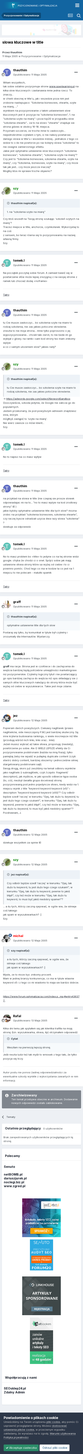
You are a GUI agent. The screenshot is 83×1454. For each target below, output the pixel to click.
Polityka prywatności (16, 1437)
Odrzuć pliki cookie (54, 1447)
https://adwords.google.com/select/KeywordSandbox (38, 398)
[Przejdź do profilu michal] (7, 938)
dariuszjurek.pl (15, 1178)
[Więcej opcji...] (76, 72)
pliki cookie (53, 1421)
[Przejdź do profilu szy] (7, 191)
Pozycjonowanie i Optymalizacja (40, 56)
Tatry (6, 294)
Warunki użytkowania (63, 1433)
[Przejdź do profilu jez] (7, 718)
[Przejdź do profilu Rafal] (7, 1018)
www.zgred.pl (14, 1186)
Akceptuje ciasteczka (22, 1447)
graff (17, 602)
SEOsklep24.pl (15, 1388)
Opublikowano (30, 74)
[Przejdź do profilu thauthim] (7, 72)
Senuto (9, 1167)
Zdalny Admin (14, 1392)
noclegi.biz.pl (14, 1182)
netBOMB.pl (13, 1174)
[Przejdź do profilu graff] (7, 604)
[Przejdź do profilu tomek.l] (7, 263)
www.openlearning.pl (62, 86)
